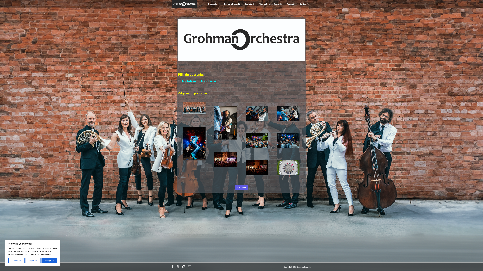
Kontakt (302, 4)
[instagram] (184, 267)
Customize (16, 261)
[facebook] (173, 267)
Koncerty (291, 4)
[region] (32, 253)
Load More (241, 187)
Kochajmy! (249, 4)
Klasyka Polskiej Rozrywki (270, 4)
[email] (190, 267)
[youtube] (178, 267)
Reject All (33, 261)
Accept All (49, 261)
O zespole (212, 4)
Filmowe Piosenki (232, 4)
